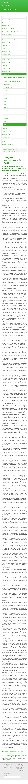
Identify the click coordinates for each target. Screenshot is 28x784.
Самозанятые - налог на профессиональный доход (12, 140)
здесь (9, 759)
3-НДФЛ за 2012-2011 (7, 131)
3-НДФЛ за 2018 (6, 62)
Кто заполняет (5, 25)
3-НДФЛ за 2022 (6, 51)
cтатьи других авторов (21, 769)
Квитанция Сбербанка (7, 144)
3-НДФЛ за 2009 (6, 137)
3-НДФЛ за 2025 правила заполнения (11, 42)
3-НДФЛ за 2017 (6, 65)
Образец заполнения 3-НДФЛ (9, 9)
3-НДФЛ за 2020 (6, 57)
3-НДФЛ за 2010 (6, 134)
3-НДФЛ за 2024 (6, 45)
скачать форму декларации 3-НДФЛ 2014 (17, 755)
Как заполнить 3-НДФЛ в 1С (8, 28)
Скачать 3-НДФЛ (6, 5)
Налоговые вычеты (6, 22)
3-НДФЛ (5, 2)
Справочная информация (8, 37)
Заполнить (15, 5)
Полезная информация (7, 34)
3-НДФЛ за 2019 (6, 59)
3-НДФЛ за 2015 (6, 71)
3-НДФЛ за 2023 (6, 48)
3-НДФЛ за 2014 (12, 149)
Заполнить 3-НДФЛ (6, 19)
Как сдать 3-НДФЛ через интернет (10, 31)
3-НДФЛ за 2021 (6, 54)
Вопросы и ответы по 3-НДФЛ (9, 39)
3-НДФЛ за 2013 (6, 128)
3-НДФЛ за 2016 (6, 68)
